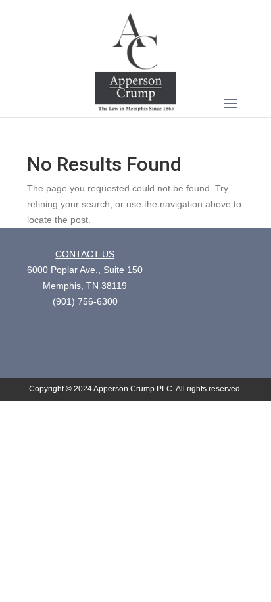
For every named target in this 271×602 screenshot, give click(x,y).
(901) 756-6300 (85, 301)
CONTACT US (84, 254)
